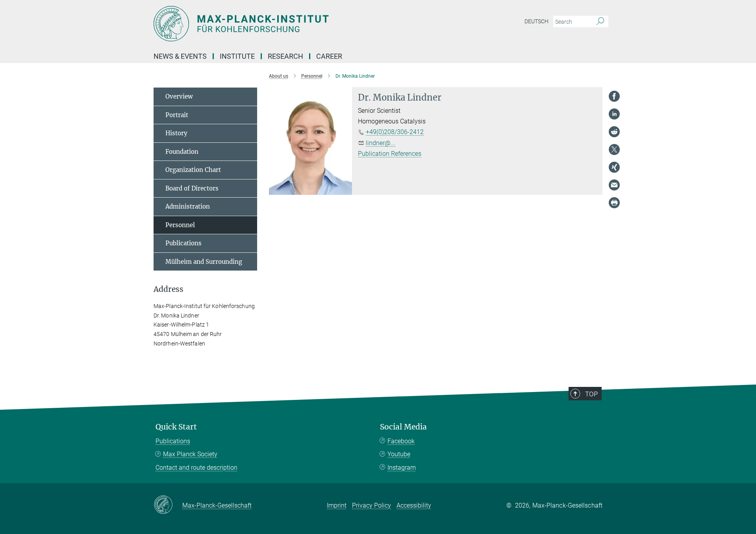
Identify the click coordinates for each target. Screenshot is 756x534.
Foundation (181, 151)
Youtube (398, 454)
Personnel (180, 225)
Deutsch (536, 21)
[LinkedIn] (614, 114)
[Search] (600, 21)
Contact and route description (196, 467)
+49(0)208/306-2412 (395, 132)
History (176, 133)
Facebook (401, 441)
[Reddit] (614, 132)
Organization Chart (193, 170)
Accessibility (414, 505)
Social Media (403, 426)
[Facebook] (614, 96)
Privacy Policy (371, 505)
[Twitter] (614, 149)
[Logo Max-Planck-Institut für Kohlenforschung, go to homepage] (301, 23)
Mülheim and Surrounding (203, 261)
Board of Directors (192, 188)
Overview (179, 96)
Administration (187, 206)
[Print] (614, 203)
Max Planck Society (190, 454)
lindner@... (380, 143)
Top (591, 394)
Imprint (336, 505)
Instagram (401, 467)
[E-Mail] (614, 185)
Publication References (389, 153)
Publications (183, 243)
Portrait (176, 115)
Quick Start (176, 426)
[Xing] (614, 167)
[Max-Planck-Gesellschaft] (168, 505)
